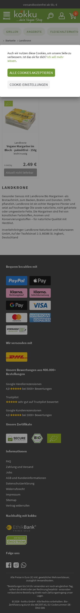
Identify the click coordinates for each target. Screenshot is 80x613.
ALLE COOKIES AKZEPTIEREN (31, 72)
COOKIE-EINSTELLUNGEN (29, 84)
